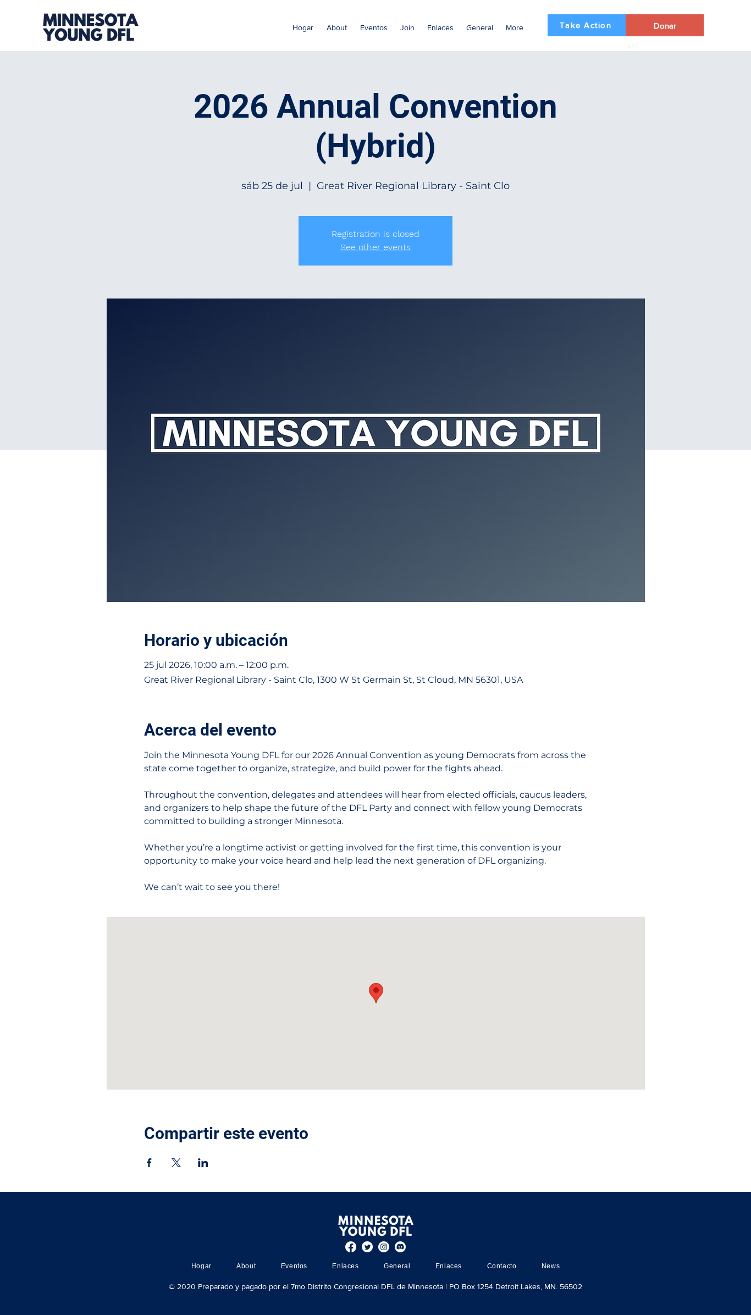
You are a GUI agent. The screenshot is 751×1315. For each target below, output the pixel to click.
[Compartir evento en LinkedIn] (203, 1162)
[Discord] (400, 1246)
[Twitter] (367, 1246)
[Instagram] (383, 1246)
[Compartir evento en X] (176, 1162)
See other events (375, 247)
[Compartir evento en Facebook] (149, 1162)
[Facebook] (350, 1246)
